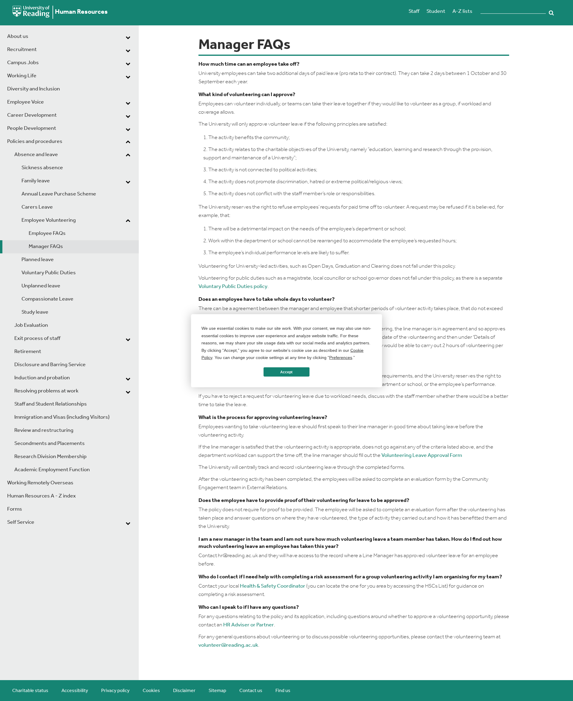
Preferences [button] (340, 357)
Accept (286, 372)
